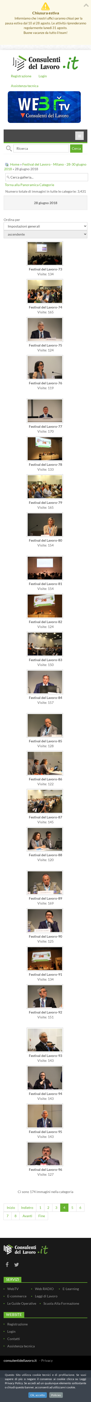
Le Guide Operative (21, 1303)
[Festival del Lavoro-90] (45, 921)
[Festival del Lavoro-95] (45, 1116)
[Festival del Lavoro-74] (45, 292)
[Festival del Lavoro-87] (45, 802)
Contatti (13, 1339)
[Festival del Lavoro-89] (45, 883)
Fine (41, 1216)
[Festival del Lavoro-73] (45, 254)
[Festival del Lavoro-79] (45, 487)
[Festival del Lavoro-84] (45, 683)
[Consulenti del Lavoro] (45, 62)
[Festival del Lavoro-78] (45, 449)
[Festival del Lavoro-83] (45, 644)
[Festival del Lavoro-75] (45, 330)
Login (43, 76)
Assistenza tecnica (24, 86)
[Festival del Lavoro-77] (45, 411)
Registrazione (21, 76)
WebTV (13, 1289)
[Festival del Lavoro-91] (45, 959)
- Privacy (46, 1360)
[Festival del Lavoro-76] (45, 368)
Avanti (27, 1216)
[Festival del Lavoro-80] (45, 525)
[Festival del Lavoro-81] (45, 569)
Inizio (11, 1207)
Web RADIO (44, 1289)
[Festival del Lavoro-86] (45, 764)
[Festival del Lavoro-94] (45, 1078)
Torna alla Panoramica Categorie (29, 185)
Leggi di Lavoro (46, 1296)
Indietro (27, 1207)
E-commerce (16, 1296)
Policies (56, 1395)
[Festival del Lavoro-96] (45, 1154)
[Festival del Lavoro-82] (45, 606)
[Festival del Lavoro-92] (45, 997)
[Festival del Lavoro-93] (45, 1041)
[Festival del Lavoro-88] (45, 840)
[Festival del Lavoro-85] (45, 726)
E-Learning (71, 1289)
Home (14, 164)
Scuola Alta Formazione (61, 1303)
